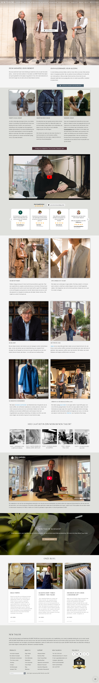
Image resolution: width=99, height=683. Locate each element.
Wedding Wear (74, 2)
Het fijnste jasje (44, 2)
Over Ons (81, 2)
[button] (95, 679)
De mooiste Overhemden (64, 2)
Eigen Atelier (27, 2)
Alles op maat (19, 2)
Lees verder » (13, 617)
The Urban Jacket (53, 2)
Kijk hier (69, 413)
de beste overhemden (21, 405)
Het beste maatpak (35, 2)
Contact (86, 2)
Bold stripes (15, 593)
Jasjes (52, 346)
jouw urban (63, 405)
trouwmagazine (68, 129)
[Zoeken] (25, 673)
